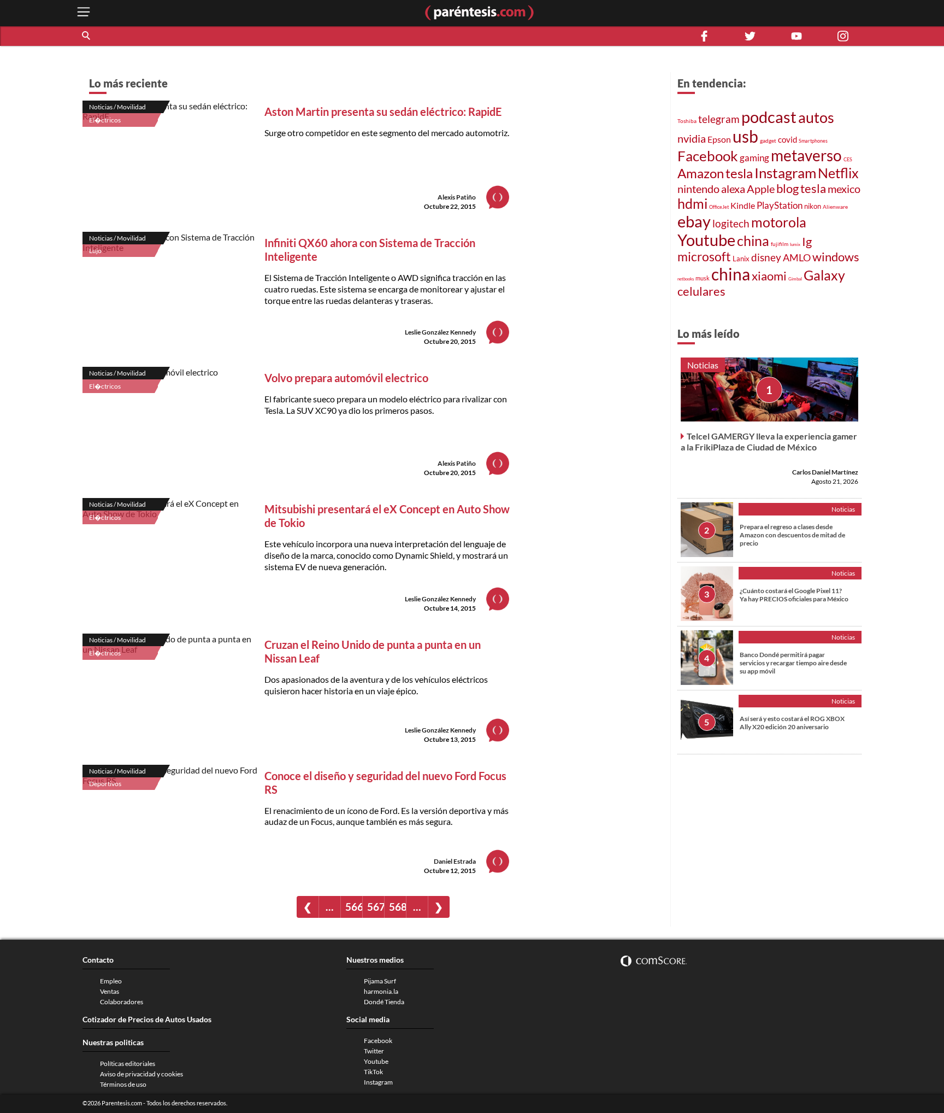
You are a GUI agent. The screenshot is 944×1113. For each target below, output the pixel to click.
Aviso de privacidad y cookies (141, 1074)
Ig (807, 242)
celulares (701, 291)
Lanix (741, 258)
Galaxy (824, 275)
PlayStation (780, 205)
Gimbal (795, 279)
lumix (795, 244)
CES (847, 159)
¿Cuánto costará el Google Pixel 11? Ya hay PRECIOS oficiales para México (794, 594)
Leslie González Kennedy (440, 332)
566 (353, 906)
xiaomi (769, 275)
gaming (754, 157)
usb (745, 136)
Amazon (700, 173)
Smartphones (813, 141)
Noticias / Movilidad (117, 107)
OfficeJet (719, 207)
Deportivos (105, 784)
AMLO (797, 257)
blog (787, 188)
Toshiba (687, 121)
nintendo (698, 188)
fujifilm (779, 244)
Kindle (742, 205)
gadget (768, 140)
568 (397, 906)
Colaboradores (121, 1002)
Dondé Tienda (384, 1002)
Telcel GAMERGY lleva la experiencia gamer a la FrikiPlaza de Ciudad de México (769, 441)
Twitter (374, 1051)
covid (787, 139)
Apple (761, 188)
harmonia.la (381, 991)
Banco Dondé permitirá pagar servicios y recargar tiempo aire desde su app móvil (793, 662)
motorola (778, 222)
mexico (844, 188)
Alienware (835, 206)
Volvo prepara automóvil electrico (346, 377)
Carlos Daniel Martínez (825, 471)
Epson (719, 139)
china (753, 241)
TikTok (373, 1072)
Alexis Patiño (457, 197)
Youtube (706, 240)
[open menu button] (83, 12)
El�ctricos (105, 120)
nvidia (691, 138)
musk (702, 278)
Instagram (785, 173)
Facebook (707, 156)
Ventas (109, 991)
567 (375, 906)
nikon (812, 206)
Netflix (838, 173)
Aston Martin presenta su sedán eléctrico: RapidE (383, 111)
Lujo (95, 251)
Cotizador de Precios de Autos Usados (146, 1019)
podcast (768, 116)
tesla (739, 173)
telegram (719, 119)
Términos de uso (123, 1084)
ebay (694, 221)
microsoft (704, 256)
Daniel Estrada (455, 861)
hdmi (692, 204)
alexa (733, 188)
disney (766, 257)
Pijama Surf (380, 981)
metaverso (806, 155)
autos (816, 117)
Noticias (702, 365)
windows (835, 256)
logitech (731, 223)
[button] (86, 36)
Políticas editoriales (127, 1063)
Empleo (111, 981)
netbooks (685, 279)
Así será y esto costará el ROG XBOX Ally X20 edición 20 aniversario (792, 722)
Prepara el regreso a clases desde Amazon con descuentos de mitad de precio (792, 534)
